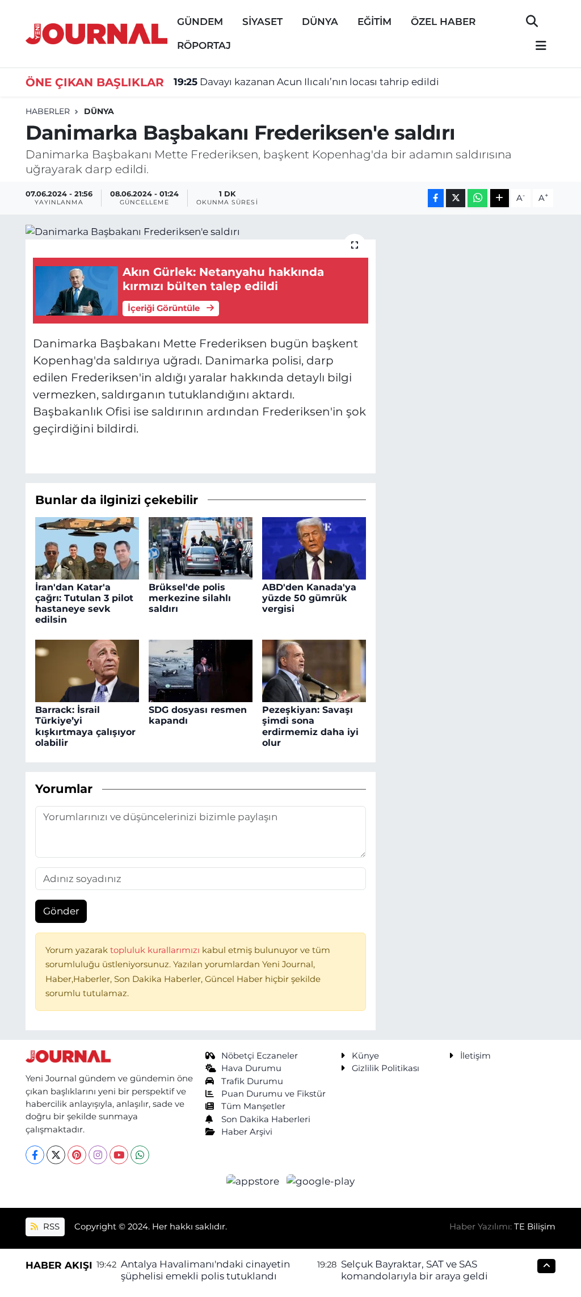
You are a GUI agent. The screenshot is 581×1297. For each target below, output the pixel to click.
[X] (56, 1154)
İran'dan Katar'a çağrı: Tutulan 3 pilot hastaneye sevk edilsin (84, 604)
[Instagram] (98, 1154)
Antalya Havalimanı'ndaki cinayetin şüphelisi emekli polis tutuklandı (205, 1270)
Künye (365, 1056)
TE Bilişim (534, 1227)
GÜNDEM (200, 21)
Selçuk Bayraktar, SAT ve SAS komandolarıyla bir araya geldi (414, 1270)
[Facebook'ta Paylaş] (436, 198)
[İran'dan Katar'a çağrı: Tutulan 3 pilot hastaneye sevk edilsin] (87, 547)
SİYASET (262, 21)
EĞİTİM (374, 21)
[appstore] (254, 1180)
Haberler (48, 111)
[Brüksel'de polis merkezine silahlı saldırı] (200, 547)
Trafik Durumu (252, 1081)
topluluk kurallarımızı (156, 950)
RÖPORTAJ (204, 45)
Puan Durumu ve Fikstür (273, 1094)
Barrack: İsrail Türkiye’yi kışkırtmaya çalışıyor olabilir (85, 726)
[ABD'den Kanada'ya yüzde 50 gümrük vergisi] (314, 547)
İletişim (475, 1056)
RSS (50, 1227)
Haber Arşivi (246, 1132)
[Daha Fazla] (499, 198)
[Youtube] (119, 1154)
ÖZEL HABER (443, 21)
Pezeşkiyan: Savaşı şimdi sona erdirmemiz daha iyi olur (310, 726)
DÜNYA (320, 21)
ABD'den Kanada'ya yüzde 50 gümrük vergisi (309, 598)
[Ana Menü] (536, 46)
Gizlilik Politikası (385, 1068)
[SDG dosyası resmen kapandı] (200, 669)
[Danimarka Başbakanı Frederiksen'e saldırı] (201, 231)
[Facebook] (35, 1154)
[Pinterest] (77, 1154)
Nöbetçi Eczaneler (259, 1056)
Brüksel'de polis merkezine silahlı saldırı (190, 598)
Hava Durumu (251, 1068)
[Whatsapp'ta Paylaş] (477, 198)
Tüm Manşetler (253, 1106)
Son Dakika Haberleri (265, 1119)
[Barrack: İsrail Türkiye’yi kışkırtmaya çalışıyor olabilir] (87, 669)
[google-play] (320, 1180)
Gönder (61, 911)
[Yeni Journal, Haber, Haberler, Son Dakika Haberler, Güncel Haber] (96, 32)
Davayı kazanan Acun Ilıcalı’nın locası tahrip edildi (306, 81)
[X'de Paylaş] (455, 198)
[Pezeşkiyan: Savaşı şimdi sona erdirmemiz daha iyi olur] (314, 669)
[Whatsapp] (139, 1154)
